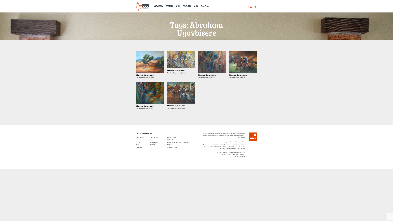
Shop (178, 6)
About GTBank (171, 137)
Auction (205, 6)
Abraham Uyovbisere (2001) (145, 77)
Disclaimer (153, 144)
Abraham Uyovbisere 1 (176, 106)
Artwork (138, 142)
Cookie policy (154, 142)
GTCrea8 (170, 139)
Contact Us (139, 147)
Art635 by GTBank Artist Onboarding (178, 142)
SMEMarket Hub (172, 147)
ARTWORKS (158, 6)
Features (187, 6)
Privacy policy (154, 139)
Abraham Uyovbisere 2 (145, 106)
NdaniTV (170, 144)
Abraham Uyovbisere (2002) (238, 77)
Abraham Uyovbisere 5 (176, 71)
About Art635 (140, 137)
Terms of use (154, 137)
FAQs (137, 144)
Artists (169, 6)
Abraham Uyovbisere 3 (238, 75)
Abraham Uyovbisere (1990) (176, 73)
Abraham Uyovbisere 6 (145, 75)
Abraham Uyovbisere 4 (207, 75)
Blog (196, 6)
